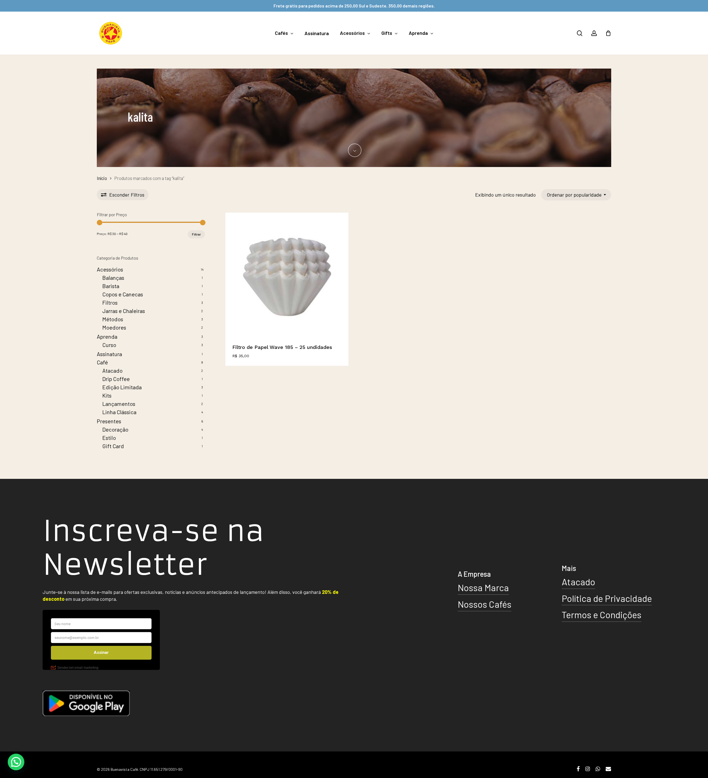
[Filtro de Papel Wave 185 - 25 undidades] (286, 274)
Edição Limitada (122, 387)
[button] (16, 762)
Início (102, 178)
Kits (106, 395)
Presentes (109, 421)
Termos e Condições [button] (601, 614)
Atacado (112, 370)
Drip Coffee (116, 378)
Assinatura (109, 354)
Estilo (109, 437)
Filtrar (196, 234)
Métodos (112, 319)
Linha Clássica (119, 412)
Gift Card (113, 446)
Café (102, 362)
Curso (109, 344)
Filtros (110, 302)
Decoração (115, 429)
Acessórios (110, 269)
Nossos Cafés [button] (484, 604)
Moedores (114, 327)
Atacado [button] (578, 581)
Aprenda (107, 336)
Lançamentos (118, 403)
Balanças (113, 277)
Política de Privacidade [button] (607, 598)
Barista (110, 286)
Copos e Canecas (122, 294)
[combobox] (576, 195)
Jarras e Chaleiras (123, 310)
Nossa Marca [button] (483, 587)
